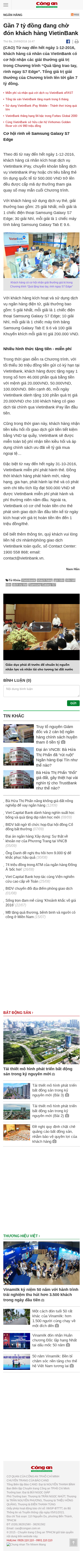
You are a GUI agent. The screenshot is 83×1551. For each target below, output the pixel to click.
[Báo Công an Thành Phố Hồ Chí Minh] (47, 4)
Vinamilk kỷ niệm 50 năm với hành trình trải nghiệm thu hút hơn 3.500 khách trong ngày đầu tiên (40, 1294)
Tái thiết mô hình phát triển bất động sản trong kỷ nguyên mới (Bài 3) (54, 1090)
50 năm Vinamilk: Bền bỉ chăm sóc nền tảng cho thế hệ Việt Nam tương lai (54, 1361)
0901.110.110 (44, 1540)
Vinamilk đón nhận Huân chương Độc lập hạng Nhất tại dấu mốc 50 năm (54, 1340)
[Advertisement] (41, 967)
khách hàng (44, 580)
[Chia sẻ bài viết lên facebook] (68, 41)
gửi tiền (59, 580)
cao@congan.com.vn (27, 1528)
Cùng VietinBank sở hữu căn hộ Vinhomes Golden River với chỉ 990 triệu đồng (38, 124)
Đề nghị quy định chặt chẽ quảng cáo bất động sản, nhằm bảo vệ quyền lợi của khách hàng (54, 1134)
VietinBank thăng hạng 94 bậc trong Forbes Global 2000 (41, 116)
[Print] (77, 41)
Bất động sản (17, 1013)
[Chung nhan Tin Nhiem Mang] (26, 1544)
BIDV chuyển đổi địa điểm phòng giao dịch (39, 888)
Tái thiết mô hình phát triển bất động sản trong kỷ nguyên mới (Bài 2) (54, 1111)
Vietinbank (28, 580)
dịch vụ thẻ (20, 584)
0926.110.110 (25, 1540)
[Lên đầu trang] (73, 1543)
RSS (76, 14)
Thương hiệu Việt (21, 1236)
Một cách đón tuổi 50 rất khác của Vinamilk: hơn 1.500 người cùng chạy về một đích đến (53, 1318)
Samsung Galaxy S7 (42, 584)
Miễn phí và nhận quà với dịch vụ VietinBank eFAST (39, 92)
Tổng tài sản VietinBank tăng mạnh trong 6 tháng (37, 99)
